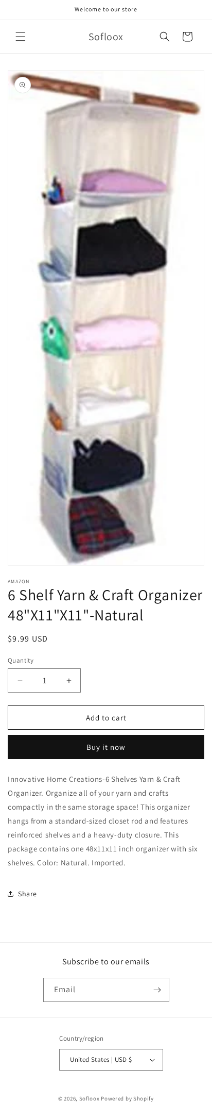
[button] (20, 36)
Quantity (20, 660)
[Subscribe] (157, 990)
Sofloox (89, 1098)
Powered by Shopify (127, 1098)
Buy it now (106, 747)
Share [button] (27, 893)
